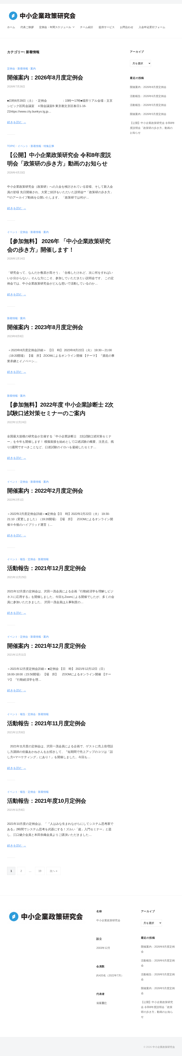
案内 (33, 68)
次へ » (53, 870)
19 (39, 870)
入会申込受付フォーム (152, 27)
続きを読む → (16, 122)
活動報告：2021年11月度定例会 (46, 723)
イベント (23, 146)
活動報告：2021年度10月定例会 (46, 801)
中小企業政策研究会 (163, 1047)
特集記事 (49, 146)
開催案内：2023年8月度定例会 (45, 327)
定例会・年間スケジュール (55, 27)
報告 (22, 559)
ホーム (11, 27)
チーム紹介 (86, 27)
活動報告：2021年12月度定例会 (46, 568)
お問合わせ (126, 27)
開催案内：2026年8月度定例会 (45, 77)
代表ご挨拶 (27, 27)
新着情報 (22, 68)
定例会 (11, 68)
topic (11, 146)
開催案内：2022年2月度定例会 (45, 490)
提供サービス (107, 27)
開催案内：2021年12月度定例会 (46, 646)
